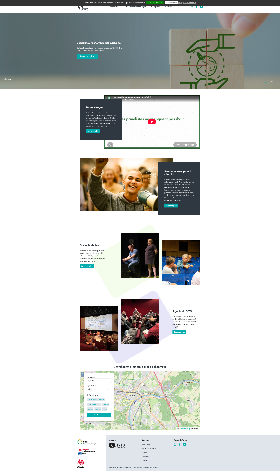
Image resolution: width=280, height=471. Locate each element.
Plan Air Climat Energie (136, 6)
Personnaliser (171, 3)
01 (266, 82)
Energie (90, 409)
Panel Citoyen (146, 444)
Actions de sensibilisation (96, 399)
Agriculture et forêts (94, 404)
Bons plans (145, 456)
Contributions (114, 6)
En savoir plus (87, 56)
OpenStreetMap (184, 428)
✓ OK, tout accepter (154, 3)
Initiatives (144, 452)
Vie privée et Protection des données (146, 467)
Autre (105, 409)
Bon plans (155, 6)
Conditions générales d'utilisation (120, 467)
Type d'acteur (91, 386)
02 (272, 82)
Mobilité (98, 409)
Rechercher (98, 415)
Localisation (91, 377)
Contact (168, 6)
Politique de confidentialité (187, 3)
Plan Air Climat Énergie (149, 448)
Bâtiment (106, 404)
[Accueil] (82, 7)
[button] (5, 80)
